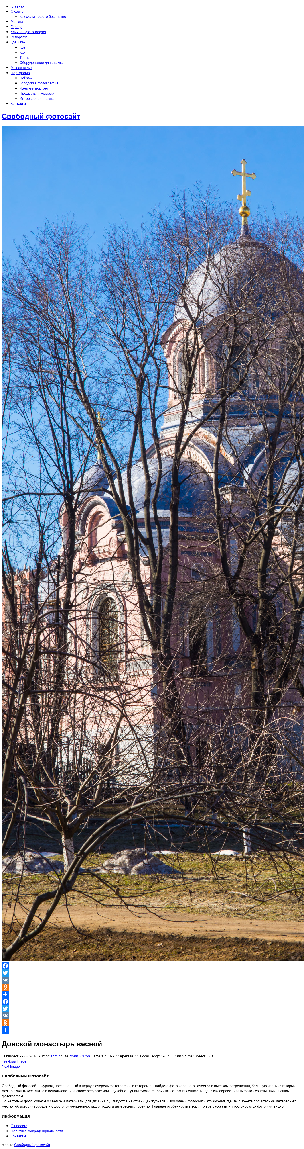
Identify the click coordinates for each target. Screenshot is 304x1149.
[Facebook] (152, 965)
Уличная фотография (28, 31)
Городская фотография (39, 83)
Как (22, 52)
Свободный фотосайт (32, 1144)
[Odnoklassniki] (152, 987)
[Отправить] (152, 994)
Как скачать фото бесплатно (43, 16)
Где (22, 47)
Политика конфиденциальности (37, 1130)
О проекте (19, 1125)
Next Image (11, 1066)
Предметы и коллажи (37, 93)
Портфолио (20, 72)
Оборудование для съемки (42, 62)
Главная (17, 6)
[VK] (152, 980)
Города (16, 26)
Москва (17, 21)
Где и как (18, 42)
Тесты (25, 57)
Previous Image (14, 1061)
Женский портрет (34, 88)
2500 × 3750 (80, 1056)
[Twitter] (152, 973)
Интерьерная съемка (37, 98)
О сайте (17, 11)
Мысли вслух (21, 67)
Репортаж (19, 36)
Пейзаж (26, 77)
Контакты (18, 103)
